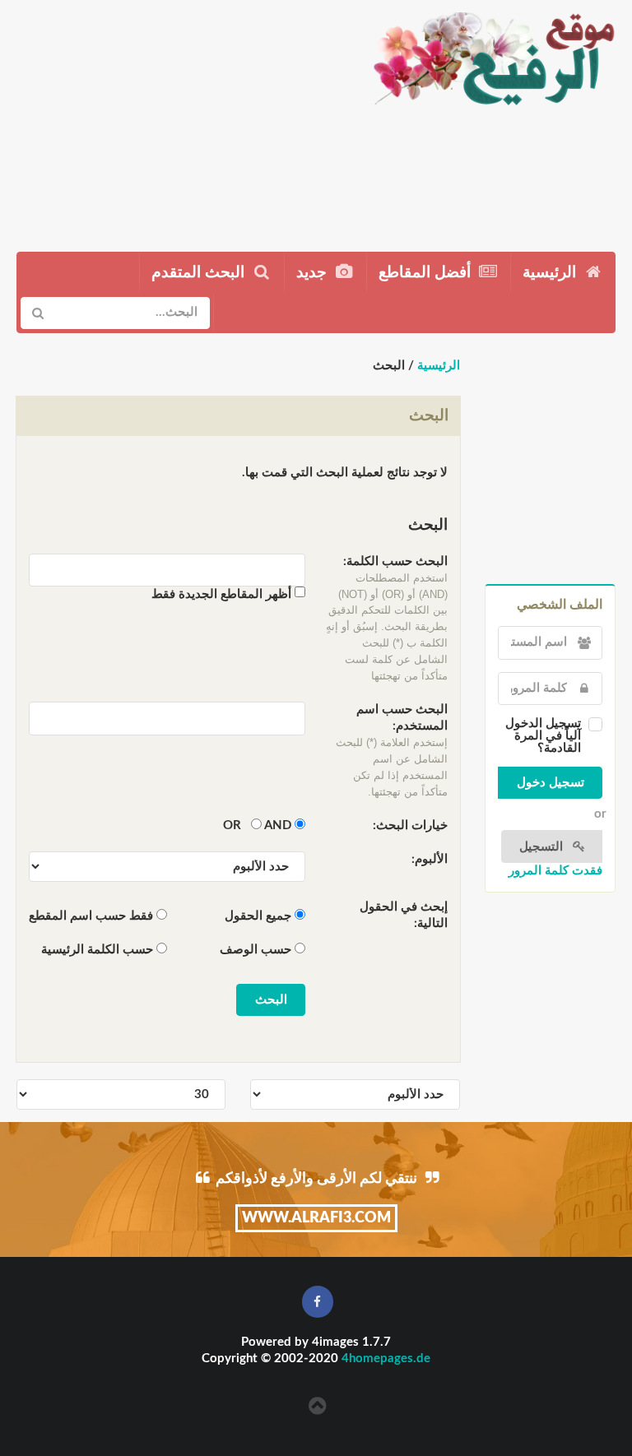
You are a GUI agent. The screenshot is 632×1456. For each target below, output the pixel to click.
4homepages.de (386, 1358)
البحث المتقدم (200, 273)
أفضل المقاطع (427, 273)
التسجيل (542, 847)
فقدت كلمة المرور (555, 871)
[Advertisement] (178, 119)
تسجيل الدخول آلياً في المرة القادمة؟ (543, 735)
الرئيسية (551, 273)
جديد (313, 273)
